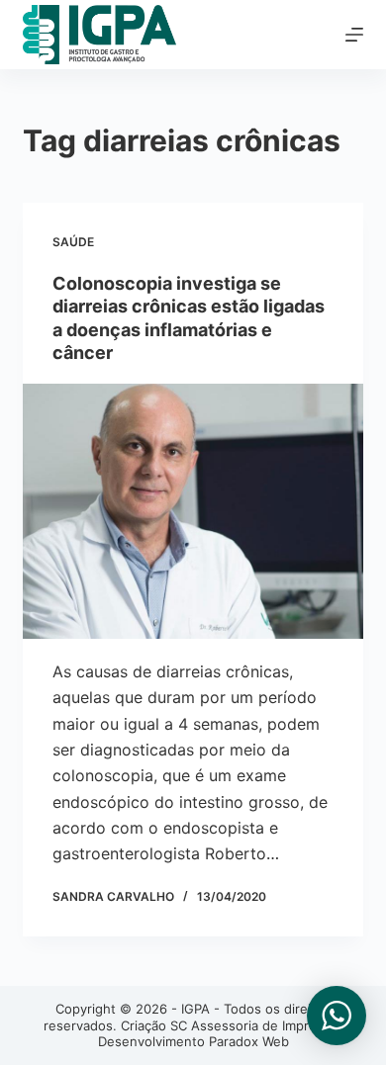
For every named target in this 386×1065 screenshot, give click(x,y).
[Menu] (354, 35)
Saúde (73, 241)
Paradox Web (249, 1041)
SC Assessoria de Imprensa (254, 1025)
